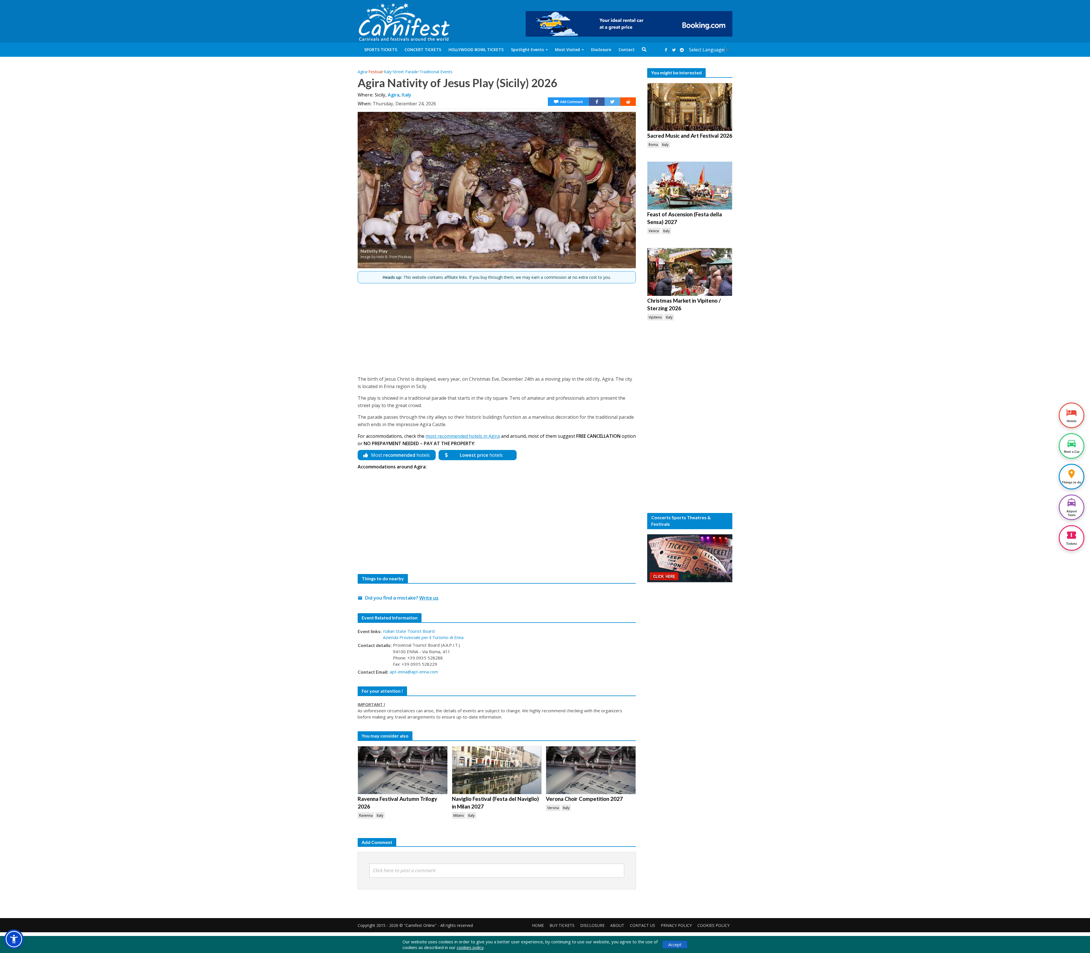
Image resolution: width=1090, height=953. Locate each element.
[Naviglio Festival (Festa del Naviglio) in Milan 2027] (497, 770)
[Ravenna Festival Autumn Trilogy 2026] (403, 770)
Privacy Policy (676, 925)
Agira (362, 71)
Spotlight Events (527, 49)
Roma (653, 144)
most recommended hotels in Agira (462, 436)
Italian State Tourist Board (409, 631)
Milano (458, 815)
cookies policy (470, 947)
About (617, 925)
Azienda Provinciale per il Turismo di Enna (423, 637)
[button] (14, 939)
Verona (553, 807)
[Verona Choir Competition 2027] (591, 770)
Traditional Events (436, 71)
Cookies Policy (713, 925)
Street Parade (405, 71)
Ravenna (366, 815)
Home (538, 925)
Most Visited (567, 49)
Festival (375, 71)
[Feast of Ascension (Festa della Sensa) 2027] (689, 186)
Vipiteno (655, 317)
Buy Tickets (562, 925)
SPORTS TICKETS (380, 49)
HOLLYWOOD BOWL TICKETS (476, 49)
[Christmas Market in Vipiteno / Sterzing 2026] (689, 272)
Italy (387, 71)
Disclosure (601, 49)
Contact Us (642, 925)
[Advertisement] (497, 327)
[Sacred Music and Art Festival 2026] (689, 107)
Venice (654, 231)
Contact (627, 49)
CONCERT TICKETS (422, 49)
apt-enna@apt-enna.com (414, 672)
